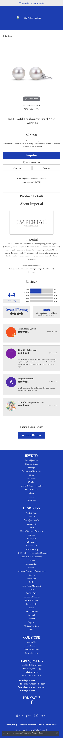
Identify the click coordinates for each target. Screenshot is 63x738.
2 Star (26, 298)
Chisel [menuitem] (31, 527)
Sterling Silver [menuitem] (31, 464)
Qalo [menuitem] (31, 589)
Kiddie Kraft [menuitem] (31, 546)
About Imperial (31, 204)
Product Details (31, 196)
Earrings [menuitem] (31, 467)
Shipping (17, 168)
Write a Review (31, 435)
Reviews (31, 282)
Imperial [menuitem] (31, 535)
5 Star (27, 290)
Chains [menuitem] (31, 497)
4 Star (26, 292)
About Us (31, 642)
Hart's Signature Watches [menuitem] (31, 531)
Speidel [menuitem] (31, 615)
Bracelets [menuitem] (31, 478)
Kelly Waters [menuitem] (31, 542)
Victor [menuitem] (31, 629)
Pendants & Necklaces (18, 269)
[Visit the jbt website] (44, 716)
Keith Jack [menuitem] (31, 538)
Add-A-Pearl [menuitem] (31, 513)
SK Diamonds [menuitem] (31, 611)
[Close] (59, 3)
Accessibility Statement (48, 725)
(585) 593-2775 (31, 108)
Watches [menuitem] (31, 482)
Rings (39, 269)
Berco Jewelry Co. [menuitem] (31, 520)
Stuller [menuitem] (32, 618)
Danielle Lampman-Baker (31, 402)
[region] (31, 73)
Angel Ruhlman (26, 378)
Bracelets (46, 269)
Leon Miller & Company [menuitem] (31, 556)
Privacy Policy (11, 725)
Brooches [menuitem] (31, 500)
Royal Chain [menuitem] (31, 604)
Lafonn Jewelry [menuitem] (31, 549)
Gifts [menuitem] (31, 493)
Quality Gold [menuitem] (31, 593)
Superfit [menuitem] (31, 622)
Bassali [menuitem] (31, 516)
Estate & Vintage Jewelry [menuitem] (31, 486)
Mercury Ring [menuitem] (31, 564)
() (55, 290)
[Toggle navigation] (5, 26)
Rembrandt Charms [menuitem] (31, 597)
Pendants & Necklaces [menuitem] (31, 471)
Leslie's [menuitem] (31, 560)
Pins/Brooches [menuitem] (31, 489)
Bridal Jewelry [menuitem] (31, 460)
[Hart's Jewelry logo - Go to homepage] (31, 18)
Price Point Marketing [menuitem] (31, 586)
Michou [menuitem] (31, 567)
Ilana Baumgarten (27, 328)
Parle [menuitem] (31, 582)
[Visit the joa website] (28, 716)
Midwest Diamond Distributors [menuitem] (32, 571)
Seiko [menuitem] (31, 607)
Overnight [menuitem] (31, 578)
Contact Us (31, 646)
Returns (46, 168)
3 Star (26, 295)
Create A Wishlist (31, 649)
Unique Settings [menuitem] (31, 626)
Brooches (31, 272)
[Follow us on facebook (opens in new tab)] (31, 702)
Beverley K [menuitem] (31, 524)
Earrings (8, 36)
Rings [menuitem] (31, 475)
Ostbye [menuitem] (31, 575)
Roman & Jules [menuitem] (31, 600)
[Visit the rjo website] (36, 716)
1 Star (27, 301)
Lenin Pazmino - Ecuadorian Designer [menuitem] (31, 553)
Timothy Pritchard (27, 350)
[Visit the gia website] (19, 716)
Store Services (31, 653)
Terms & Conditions (28, 725)
